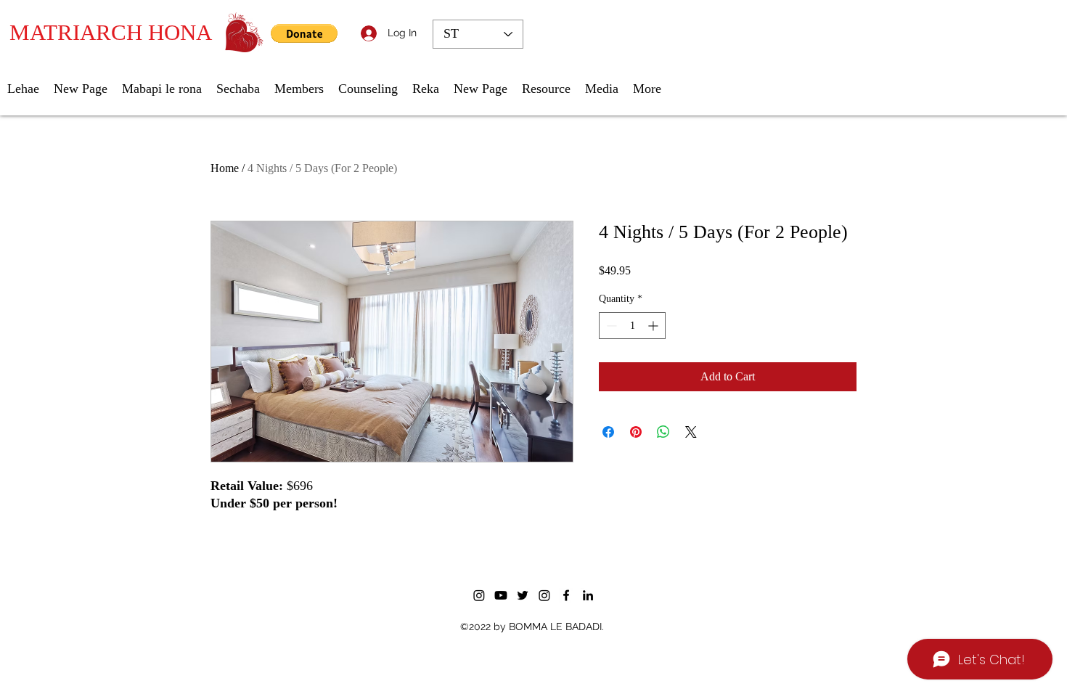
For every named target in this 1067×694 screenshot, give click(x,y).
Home (224, 168)
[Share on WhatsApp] (663, 432)
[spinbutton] (632, 325)
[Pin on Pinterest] (636, 432)
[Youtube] (501, 595)
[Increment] (654, 325)
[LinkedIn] (588, 595)
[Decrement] (610, 325)
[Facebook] (566, 595)
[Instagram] (479, 595)
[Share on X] (691, 432)
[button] (304, 33)
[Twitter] (522, 595)
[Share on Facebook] (608, 432)
